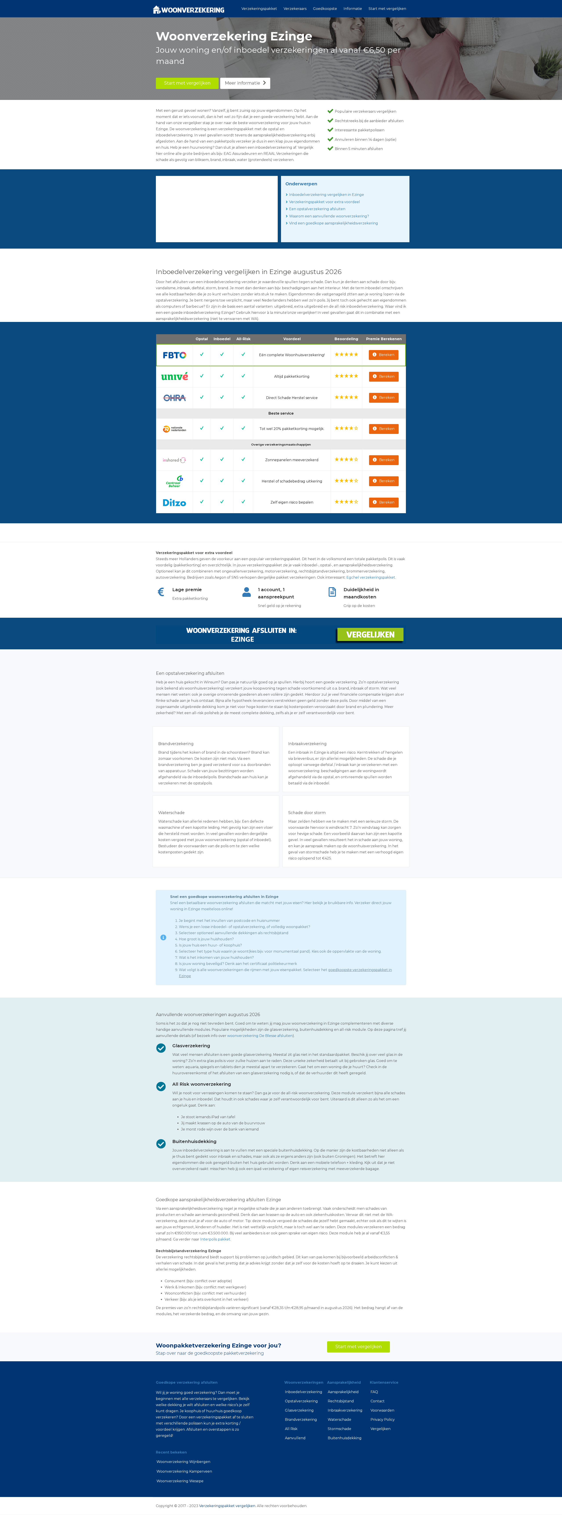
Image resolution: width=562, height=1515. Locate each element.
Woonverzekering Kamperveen (184, 1471)
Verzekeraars (295, 9)
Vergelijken (381, 1429)
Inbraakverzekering (345, 1410)
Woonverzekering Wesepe (180, 1481)
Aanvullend (295, 1438)
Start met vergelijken (387, 9)
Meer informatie (242, 83)
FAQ (374, 1392)
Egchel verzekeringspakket (370, 577)
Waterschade (339, 1419)
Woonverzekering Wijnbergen (183, 1462)
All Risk (291, 1429)
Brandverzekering (301, 1419)
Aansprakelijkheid (343, 1392)
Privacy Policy (383, 1419)
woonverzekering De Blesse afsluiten (260, 1036)
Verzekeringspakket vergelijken (227, 1506)
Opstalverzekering (301, 1401)
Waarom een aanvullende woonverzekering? (329, 216)
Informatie (353, 9)
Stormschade (339, 1429)
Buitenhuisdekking (345, 1438)
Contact (378, 1401)
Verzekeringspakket (259, 9)
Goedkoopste (325, 9)
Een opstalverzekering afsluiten (317, 209)
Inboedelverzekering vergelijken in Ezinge (326, 195)
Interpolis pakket (215, 1239)
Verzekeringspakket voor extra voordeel (324, 202)
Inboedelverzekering (303, 1392)
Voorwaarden (382, 1410)
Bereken (386, 355)
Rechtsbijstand (341, 1401)
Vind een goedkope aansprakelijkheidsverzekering (333, 223)
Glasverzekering (299, 1410)
